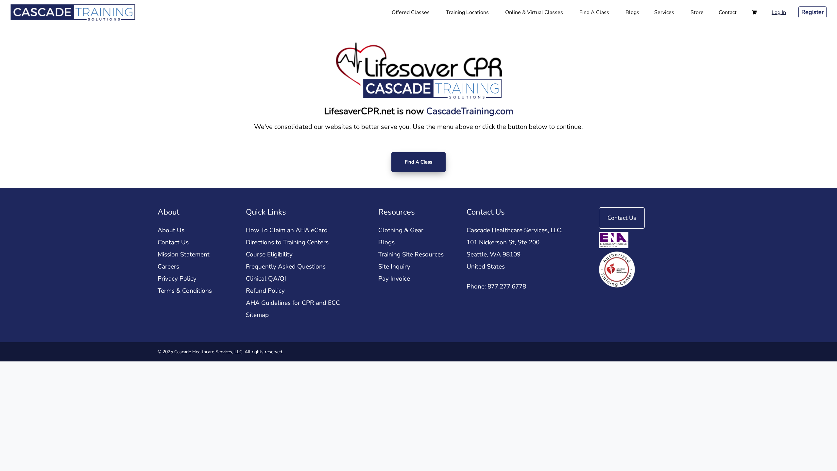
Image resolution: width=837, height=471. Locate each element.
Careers (168, 266)
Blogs (632, 12)
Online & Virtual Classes (534, 12)
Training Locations (467, 12)
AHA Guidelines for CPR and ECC (293, 303)
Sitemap (257, 315)
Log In (779, 12)
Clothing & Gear (400, 230)
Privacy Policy (177, 278)
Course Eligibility (269, 254)
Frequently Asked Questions (286, 266)
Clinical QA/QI (266, 278)
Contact (728, 12)
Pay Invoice (394, 278)
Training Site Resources (411, 254)
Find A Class (594, 12)
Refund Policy (265, 291)
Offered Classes (411, 12)
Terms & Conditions (185, 291)
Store (697, 12)
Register (812, 12)
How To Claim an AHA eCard (287, 230)
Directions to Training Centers (287, 242)
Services (664, 12)
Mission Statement (184, 254)
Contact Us (173, 242)
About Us (171, 230)
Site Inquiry (394, 266)
